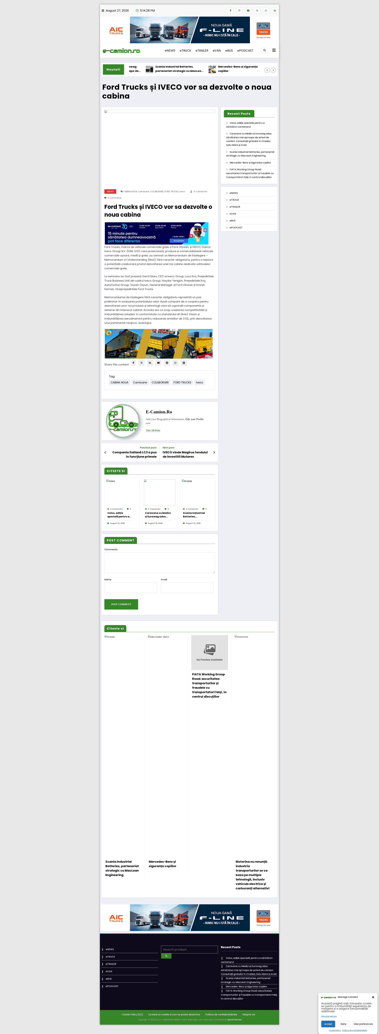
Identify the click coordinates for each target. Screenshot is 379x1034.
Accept (328, 1024)
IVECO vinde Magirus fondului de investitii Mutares (185, 454)
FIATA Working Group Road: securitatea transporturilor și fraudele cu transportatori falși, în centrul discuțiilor (250, 173)
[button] (373, 997)
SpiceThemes (234, 1019)
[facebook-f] (230, 10)
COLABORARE (156, 191)
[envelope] (158, 363)
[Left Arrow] (267, 70)
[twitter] (141, 363)
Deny (343, 1024)
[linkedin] (150, 363)
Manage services (329, 1016)
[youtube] (248, 10)
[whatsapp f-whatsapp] (266, 10)
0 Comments (115, 197)
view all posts (153, 430)
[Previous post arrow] (105, 452)
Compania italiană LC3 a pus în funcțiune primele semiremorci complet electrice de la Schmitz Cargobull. (133, 454)
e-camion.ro (200, 191)
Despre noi (249, 1014)
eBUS (229, 50)
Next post (168, 447)
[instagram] (239, 10)
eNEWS (170, 50)
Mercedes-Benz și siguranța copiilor (209, 69)
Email (164, 579)
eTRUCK (185, 50)
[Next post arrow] (214, 452)
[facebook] (133, 363)
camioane (143, 191)
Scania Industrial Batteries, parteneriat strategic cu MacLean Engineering (150, 69)
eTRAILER (202, 50)
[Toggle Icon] (273, 50)
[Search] (264, 50)
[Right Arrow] (273, 70)
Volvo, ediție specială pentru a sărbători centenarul (120, 514)
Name (107, 579)
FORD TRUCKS (171, 191)
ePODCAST (245, 50)
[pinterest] (167, 363)
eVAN (217, 50)
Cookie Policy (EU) (132, 1014)
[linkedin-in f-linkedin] (275, 10)
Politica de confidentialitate (354, 1030)
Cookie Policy (335, 1030)
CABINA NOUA (130, 191)
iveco (182, 191)
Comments (111, 549)
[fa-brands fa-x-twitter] (257, 10)
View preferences (363, 1024)
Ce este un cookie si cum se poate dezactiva (174, 1014)
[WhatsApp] (175, 363)
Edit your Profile (195, 419)
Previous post (148, 447)
